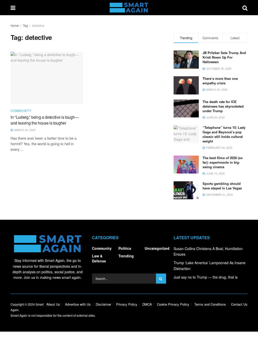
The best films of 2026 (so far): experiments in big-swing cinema (223, 162)
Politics (124, 248)
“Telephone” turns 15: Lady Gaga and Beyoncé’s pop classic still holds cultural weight (224, 134)
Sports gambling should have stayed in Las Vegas (222, 185)
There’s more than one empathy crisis (220, 80)
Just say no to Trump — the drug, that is (206, 277)
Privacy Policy (126, 304)
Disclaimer (103, 304)
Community (21, 110)
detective (38, 25)
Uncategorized (157, 248)
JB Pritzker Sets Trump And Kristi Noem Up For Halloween (224, 57)
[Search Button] (244, 7)
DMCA (147, 304)
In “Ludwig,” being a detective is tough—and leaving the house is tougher (45, 120)
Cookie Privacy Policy (173, 304)
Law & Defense (99, 258)
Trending (126, 255)
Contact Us (239, 304)
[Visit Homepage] (129, 8)
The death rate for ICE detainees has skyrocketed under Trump (223, 106)
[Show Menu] (13, 7)
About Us (53, 304)
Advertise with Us (78, 304)
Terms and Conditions (210, 304)
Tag (25, 25)
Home (15, 25)
